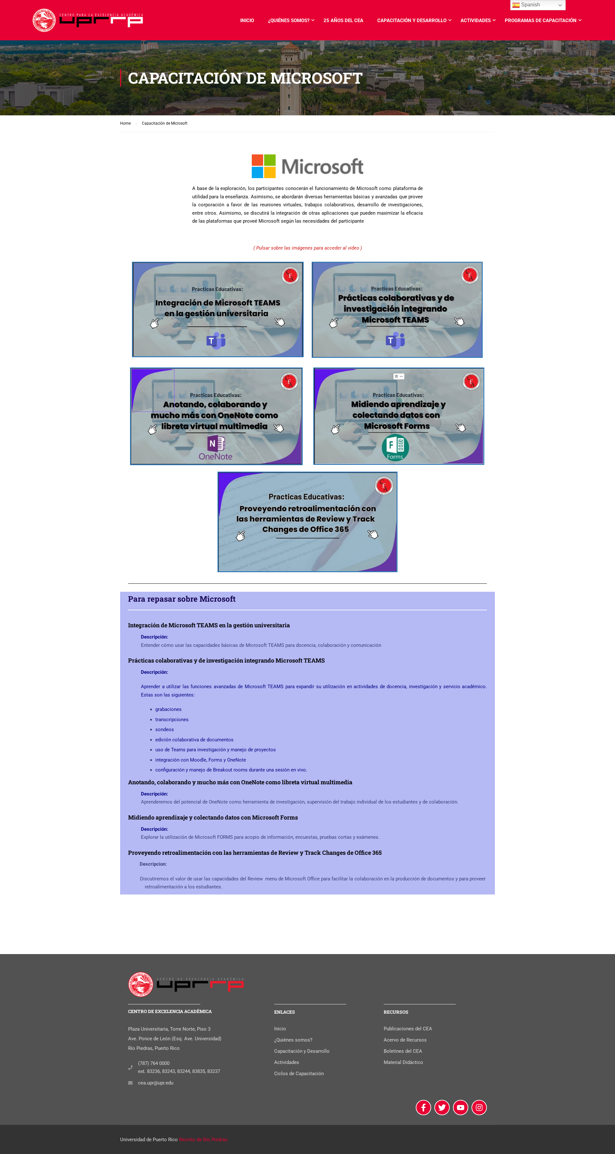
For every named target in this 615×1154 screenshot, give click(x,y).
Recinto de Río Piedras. (204, 1139)
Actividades (476, 20)
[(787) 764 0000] (130, 1067)
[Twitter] (442, 1107)
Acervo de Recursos (405, 1040)
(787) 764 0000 (153, 1063)
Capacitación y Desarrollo (412, 20)
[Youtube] (460, 1107)
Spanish (530, 4)
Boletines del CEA (403, 1051)
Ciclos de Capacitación (299, 1073)
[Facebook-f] (423, 1107)
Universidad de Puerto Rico (149, 1139)
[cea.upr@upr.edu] (130, 1083)
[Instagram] (479, 1107)
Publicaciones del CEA (408, 1029)
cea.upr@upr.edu (155, 1083)
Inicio (247, 20)
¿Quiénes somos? (288, 20)
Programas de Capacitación (541, 20)
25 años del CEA (343, 20)
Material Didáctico (403, 1062)
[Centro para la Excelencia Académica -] (88, 23)
